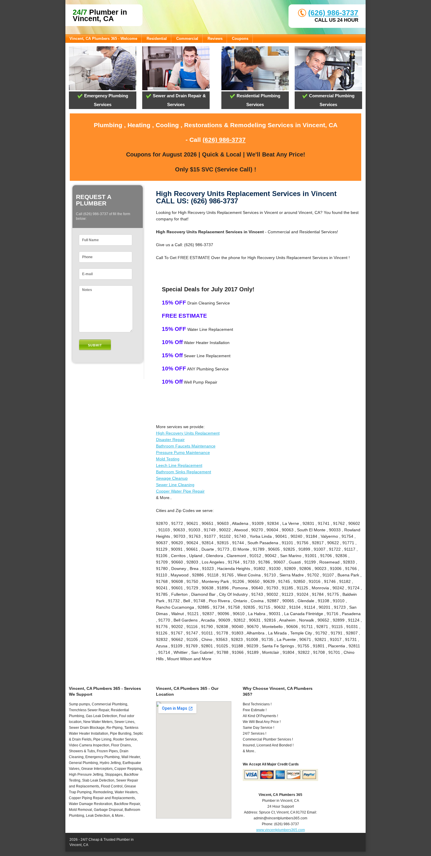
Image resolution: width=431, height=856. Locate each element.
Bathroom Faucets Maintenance (186, 446)
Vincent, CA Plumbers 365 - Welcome (103, 38)
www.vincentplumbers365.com (280, 830)
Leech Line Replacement (179, 465)
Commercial (187, 38)
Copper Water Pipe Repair (180, 491)
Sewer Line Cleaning (175, 484)
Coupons (240, 38)
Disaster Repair (170, 439)
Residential (157, 38)
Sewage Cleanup (172, 478)
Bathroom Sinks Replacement (183, 471)
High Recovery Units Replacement (188, 433)
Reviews (215, 38)
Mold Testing (167, 459)
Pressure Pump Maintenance (183, 452)
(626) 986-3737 (333, 12)
